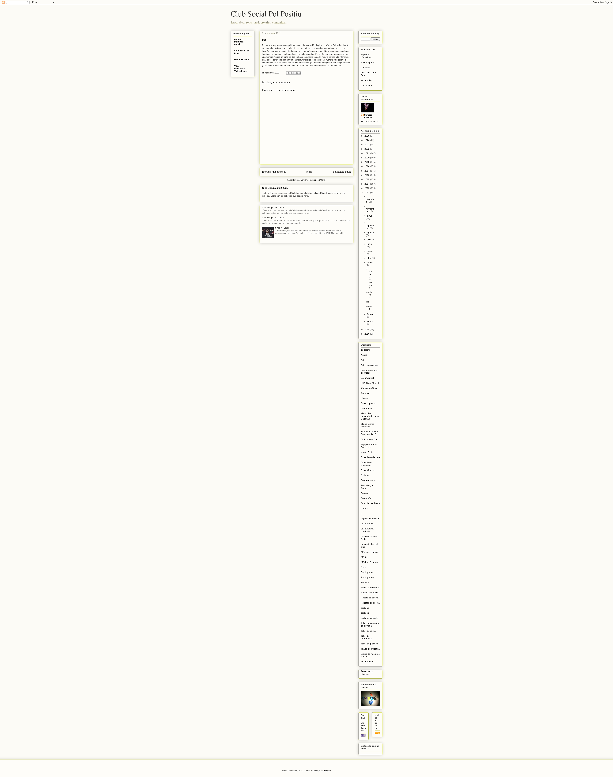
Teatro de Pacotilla (370, 648)
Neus (363, 567)
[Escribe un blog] (290, 73)
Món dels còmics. (369, 552)
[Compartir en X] (293, 73)
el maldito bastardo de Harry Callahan (370, 416)
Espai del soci (368, 49)
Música (364, 557)
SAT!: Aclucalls (282, 228)
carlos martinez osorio (238, 42)
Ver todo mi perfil (369, 121)
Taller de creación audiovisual (370, 624)
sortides (365, 613)
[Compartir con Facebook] (296, 73)
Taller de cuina (368, 631)
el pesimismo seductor (367, 425)
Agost (364, 355)
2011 (367, 329)
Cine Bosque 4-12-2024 (273, 217)
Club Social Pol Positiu (266, 13)
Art (362, 360)
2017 (367, 170)
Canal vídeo (367, 85)
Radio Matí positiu (370, 592)
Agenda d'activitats (366, 56)
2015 (367, 179)
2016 (367, 175)
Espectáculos (367, 470)
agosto (370, 232)
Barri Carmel (367, 378)
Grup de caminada (370, 503)
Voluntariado (367, 661)
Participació (367, 572)
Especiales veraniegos (366, 463)
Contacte (365, 67)
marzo (370, 262)
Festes (364, 493)
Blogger (327, 770)
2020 (367, 157)
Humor (364, 508)
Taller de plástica (369, 643)
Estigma (365, 475)
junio (369, 244)
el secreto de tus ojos (369, 278)
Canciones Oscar (369, 388)
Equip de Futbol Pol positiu (369, 445)
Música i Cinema (369, 562)
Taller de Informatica (366, 637)
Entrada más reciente (274, 171)
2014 (367, 184)
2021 (367, 153)
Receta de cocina (369, 597)
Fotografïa (366, 498)
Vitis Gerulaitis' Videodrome (240, 68)
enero (370, 321)
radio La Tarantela (370, 587)
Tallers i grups (368, 62)
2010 (367, 334)
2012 (367, 192)
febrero (370, 314)
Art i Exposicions (369, 365)
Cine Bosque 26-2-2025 (275, 188)
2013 (367, 188)
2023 (367, 144)
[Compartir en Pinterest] (299, 73)
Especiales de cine (370, 457)
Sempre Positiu (368, 116)
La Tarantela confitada (367, 530)
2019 (367, 162)
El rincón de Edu (369, 439)
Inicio (309, 171)
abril (369, 258)
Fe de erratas (368, 480)
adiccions (365, 349)
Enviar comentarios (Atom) (313, 180)
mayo (370, 251)
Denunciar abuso (367, 673)
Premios (365, 582)
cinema (364, 398)
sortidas (365, 608)
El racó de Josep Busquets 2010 (369, 433)
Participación (367, 577)
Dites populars (368, 403)
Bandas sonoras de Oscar (369, 371)
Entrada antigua (342, 171)
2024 (367, 140)
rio (367, 301)
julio (369, 239)
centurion (369, 295)
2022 (367, 149)
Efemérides (366, 408)
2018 (367, 166)
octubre (371, 215)
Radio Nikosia (241, 59)
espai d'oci (366, 452)
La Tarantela (367, 523)
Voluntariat (366, 80)
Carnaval (365, 393)
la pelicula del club (370, 518)
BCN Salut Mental (370, 383)
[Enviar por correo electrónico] (287, 73)
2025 (367, 135)
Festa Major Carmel (367, 486)
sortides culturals (369, 618)
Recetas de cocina (370, 602)
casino (369, 307)
